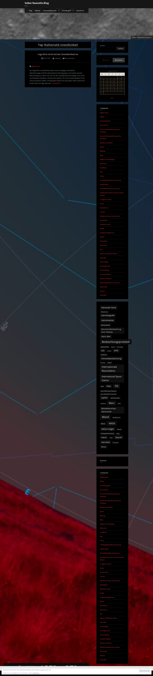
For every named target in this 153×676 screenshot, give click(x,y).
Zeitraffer (103, 295)
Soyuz (111, 437)
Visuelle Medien (105, 274)
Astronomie (104, 125)
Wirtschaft (103, 287)
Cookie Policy (36, 673)
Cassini (113, 347)
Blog (30, 11)
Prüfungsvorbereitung (107, 433)
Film (101, 172)
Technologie (104, 262)
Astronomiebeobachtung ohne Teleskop (111, 330)
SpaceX (118, 437)
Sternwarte (115, 442)
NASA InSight (108, 429)
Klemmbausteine (115, 398)
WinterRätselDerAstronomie (110, 283)
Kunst (102, 204)
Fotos (102, 176)
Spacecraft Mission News (108, 254)
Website (37, 11)
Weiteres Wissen (106, 279)
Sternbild (103, 258)
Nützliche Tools (105, 224)
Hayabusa (104, 355)
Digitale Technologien (107, 159)
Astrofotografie (105, 121)
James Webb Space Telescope (108, 391)
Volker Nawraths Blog (37, 3)
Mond (105, 417)
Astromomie (108, 320)
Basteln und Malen (106, 143)
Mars (111, 403)
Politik (102, 229)
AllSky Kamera (104, 312)
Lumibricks (103, 403)
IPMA (109, 386)
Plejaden (119, 429)
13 (112, 83)
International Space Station (112, 378)
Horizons (103, 362)
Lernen (102, 212)
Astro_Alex (105, 336)
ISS (116, 386)
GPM (116, 350)
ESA (102, 350)
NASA (112, 423)
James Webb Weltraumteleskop (108, 394)
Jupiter (104, 397)
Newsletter (104, 220)
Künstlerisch (104, 208)
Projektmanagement (107, 233)
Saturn (104, 437)
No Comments (70, 58)
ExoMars (109, 351)
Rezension (103, 245)
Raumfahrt (103, 241)
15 (119, 83)
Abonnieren (119, 60)
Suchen (102, 45)
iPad (102, 386)
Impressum (80, 11)
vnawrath (57, 58)
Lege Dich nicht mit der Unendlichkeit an (58, 54)
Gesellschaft (104, 184)
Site (101, 249)
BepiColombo (105, 347)
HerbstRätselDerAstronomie (110, 188)
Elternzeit (103, 164)
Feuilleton (103, 168)
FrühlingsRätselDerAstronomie (110, 180)
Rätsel (102, 237)
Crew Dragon (120, 347)
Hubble (109, 363)
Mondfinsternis (116, 417)
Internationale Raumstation (109, 368)
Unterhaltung (104, 270)
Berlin (102, 147)
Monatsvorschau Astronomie (110, 216)
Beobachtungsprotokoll (116, 341)
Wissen (102, 291)
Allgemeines (36, 66)
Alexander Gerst (108, 307)
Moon (103, 424)
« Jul (111, 98)
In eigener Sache (105, 199)
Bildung (102, 151)
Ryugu (117, 433)
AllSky (102, 117)
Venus (103, 447)
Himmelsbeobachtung (111, 358)
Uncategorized (105, 266)
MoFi (119, 403)
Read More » (57, 83)
